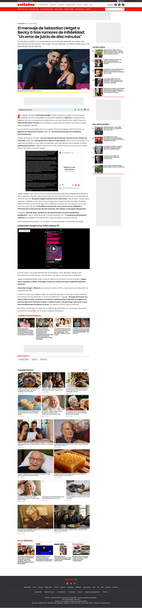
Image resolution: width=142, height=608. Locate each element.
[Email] (88, 110)
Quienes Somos (49, 592)
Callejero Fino (34, 9)
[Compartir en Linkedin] (85, 109)
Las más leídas (98, 47)
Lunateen (108, 587)
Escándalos (43, 5)
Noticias (40, 587)
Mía (102, 587)
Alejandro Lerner (46, 9)
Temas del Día (22, 9)
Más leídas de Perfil (100, 124)
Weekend (78, 587)
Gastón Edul (79, 9)
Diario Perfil (27, 587)
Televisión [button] (60, 5)
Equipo (80, 592)
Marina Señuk (69, 9)
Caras (34, 587)
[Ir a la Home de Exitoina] (28, 4)
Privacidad (72, 592)
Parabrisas (70, 587)
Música (85, 5)
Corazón (52, 5)
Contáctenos (61, 592)
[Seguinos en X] (123, 4)
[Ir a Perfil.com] (120, 1)
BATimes (115, 587)
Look (94, 587)
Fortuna (56, 587)
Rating (88, 9)
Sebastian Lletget (23, 359)
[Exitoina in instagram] (115, 4)
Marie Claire (48, 587)
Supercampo (87, 587)
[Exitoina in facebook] (119, 4)
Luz (98, 587)
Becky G (34, 359)
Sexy (91, 5)
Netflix (79, 5)
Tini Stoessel (58, 9)
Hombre (62, 587)
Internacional (71, 5)
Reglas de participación (92, 592)
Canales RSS (37, 592)
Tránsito (105, 592)
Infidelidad (43, 359)
